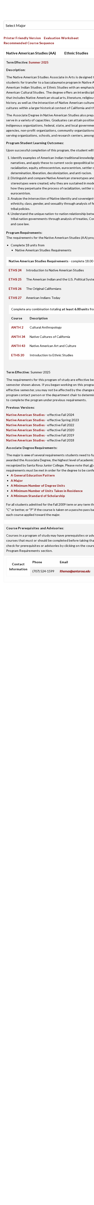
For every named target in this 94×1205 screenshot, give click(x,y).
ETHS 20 (17, 355)
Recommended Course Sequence (29, 43)
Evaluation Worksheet (61, 38)
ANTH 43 (18, 346)
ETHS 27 (15, 298)
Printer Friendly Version (22, 38)
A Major (17, 480)
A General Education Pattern (33, 475)
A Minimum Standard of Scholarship (38, 496)
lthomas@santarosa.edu (75, 571)
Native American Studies (25, 415)
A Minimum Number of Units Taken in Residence (47, 491)
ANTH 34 (18, 337)
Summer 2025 (39, 62)
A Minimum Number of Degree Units (38, 485)
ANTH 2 (17, 327)
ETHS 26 (15, 288)
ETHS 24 (15, 270)
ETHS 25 (15, 279)
